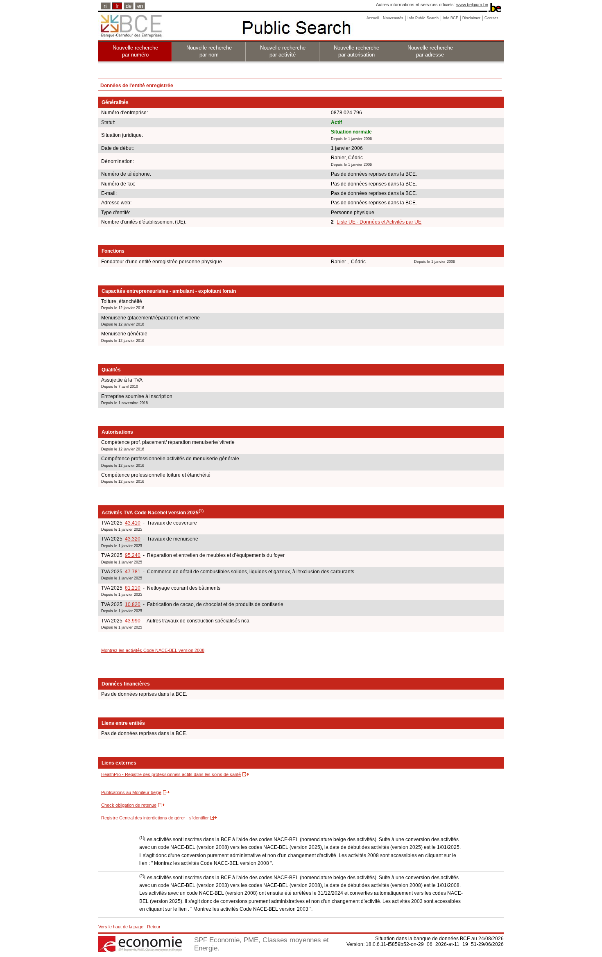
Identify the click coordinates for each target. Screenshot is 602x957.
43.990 (132, 621)
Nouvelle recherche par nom (209, 51)
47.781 (132, 572)
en (140, 6)
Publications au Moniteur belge (131, 792)
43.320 (132, 539)
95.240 (132, 555)
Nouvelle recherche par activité (283, 51)
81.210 (132, 588)
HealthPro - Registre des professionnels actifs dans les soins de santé (171, 774)
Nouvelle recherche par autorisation (356, 51)
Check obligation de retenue (128, 805)
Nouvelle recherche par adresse (430, 51)
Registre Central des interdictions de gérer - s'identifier (155, 817)
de (128, 6)
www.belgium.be (472, 4)
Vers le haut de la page (120, 926)
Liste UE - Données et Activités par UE (379, 222)
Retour (154, 926)
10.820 (132, 604)
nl (106, 6)
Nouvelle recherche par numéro (135, 51)
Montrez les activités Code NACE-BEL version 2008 (152, 650)
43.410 (132, 523)
